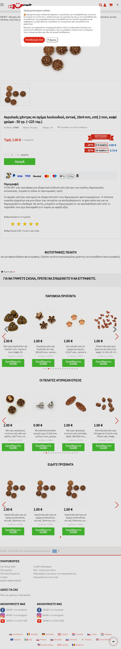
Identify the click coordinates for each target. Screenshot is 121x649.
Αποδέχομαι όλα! (34, 40)
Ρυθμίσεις (52, 40)
